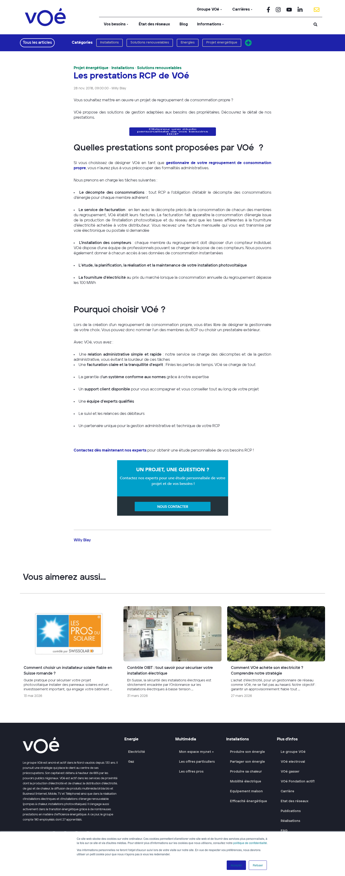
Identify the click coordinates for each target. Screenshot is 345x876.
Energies (188, 42)
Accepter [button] (236, 865)
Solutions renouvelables (149, 42)
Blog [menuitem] (184, 24)
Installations (109, 42)
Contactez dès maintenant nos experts (110, 450)
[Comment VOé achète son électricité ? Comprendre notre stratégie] (276, 654)
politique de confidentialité (250, 843)
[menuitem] (268, 9)
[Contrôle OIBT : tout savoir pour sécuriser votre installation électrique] (172, 654)
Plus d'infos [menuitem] (287, 739)
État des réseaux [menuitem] (154, 24)
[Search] (315, 24)
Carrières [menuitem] (241, 10)
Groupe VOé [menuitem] (208, 10)
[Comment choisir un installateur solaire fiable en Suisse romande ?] (69, 654)
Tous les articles (37, 43)
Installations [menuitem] (237, 739)
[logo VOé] (71, 745)
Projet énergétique (221, 42)
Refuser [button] (258, 865)
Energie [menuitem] (131, 739)
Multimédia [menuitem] (185, 739)
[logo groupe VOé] (45, 17)
